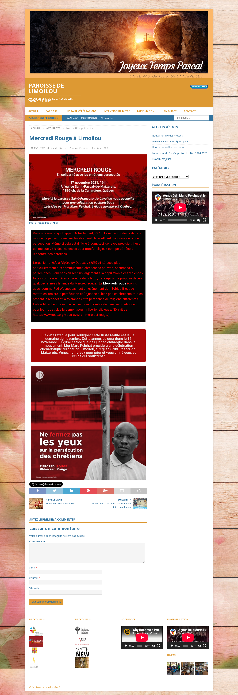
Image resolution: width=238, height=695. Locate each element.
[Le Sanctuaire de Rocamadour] (82, 665)
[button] (88, 345)
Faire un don (145, 111)
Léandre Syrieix (58, 148)
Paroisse (51, 111)
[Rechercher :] (191, 117)
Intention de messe (117, 111)
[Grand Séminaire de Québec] (34, 655)
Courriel (34, 578)
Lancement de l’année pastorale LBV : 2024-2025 (179, 153)
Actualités (77, 148)
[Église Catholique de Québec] (36, 634)
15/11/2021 (39, 148)
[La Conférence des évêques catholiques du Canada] (82, 634)
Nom (32, 567)
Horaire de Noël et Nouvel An (168, 147)
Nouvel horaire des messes (167, 135)
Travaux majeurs (161, 159)
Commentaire (37, 541)
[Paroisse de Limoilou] (119, 76)
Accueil (33, 111)
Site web (34, 588)
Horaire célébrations (82, 111)
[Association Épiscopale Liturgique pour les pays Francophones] (82, 645)
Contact (190, 111)
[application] (180, 207)
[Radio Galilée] (34, 665)
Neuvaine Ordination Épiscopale (170, 141)
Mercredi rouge (114, 283)
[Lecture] (156, 220)
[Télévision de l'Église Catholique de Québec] (36, 645)
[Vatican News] (82, 655)
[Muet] (198, 220)
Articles (87, 148)
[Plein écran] (204, 220)
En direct (170, 111)
